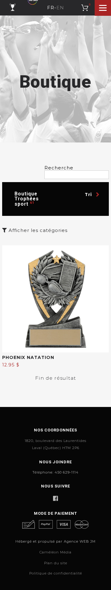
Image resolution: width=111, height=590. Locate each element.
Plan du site (55, 563)
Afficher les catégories (37, 230)
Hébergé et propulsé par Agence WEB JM (55, 541)
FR (50, 8)
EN (60, 8)
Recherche (58, 168)
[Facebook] (55, 498)
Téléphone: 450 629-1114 (55, 472)
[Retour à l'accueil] (12, 7)
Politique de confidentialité (55, 573)
